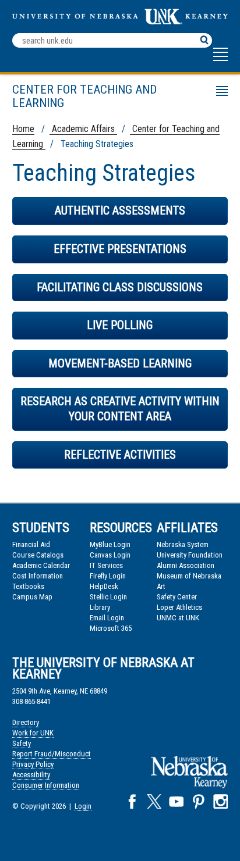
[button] (220, 60)
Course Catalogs (37, 555)
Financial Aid (31, 544)
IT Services (106, 565)
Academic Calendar (41, 565)
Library (100, 607)
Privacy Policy (33, 764)
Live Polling (120, 325)
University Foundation (190, 555)
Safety (21, 743)
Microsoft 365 (111, 628)
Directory (25, 722)
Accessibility (31, 774)
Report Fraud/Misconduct (51, 753)
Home (23, 128)
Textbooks (28, 586)
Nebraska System (183, 544)
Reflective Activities (120, 455)
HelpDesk (104, 586)
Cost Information (37, 575)
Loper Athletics (179, 607)
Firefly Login (108, 575)
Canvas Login (110, 555)
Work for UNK (33, 732)
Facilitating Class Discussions (120, 287)
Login (83, 806)
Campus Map (32, 596)
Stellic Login (108, 596)
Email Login (107, 617)
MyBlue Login (110, 544)
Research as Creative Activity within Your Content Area (120, 408)
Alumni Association (185, 565)
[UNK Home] (120, 21)
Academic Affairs (83, 128)
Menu (24, 93)
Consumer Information (45, 785)
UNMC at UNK (178, 617)
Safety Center (177, 596)
